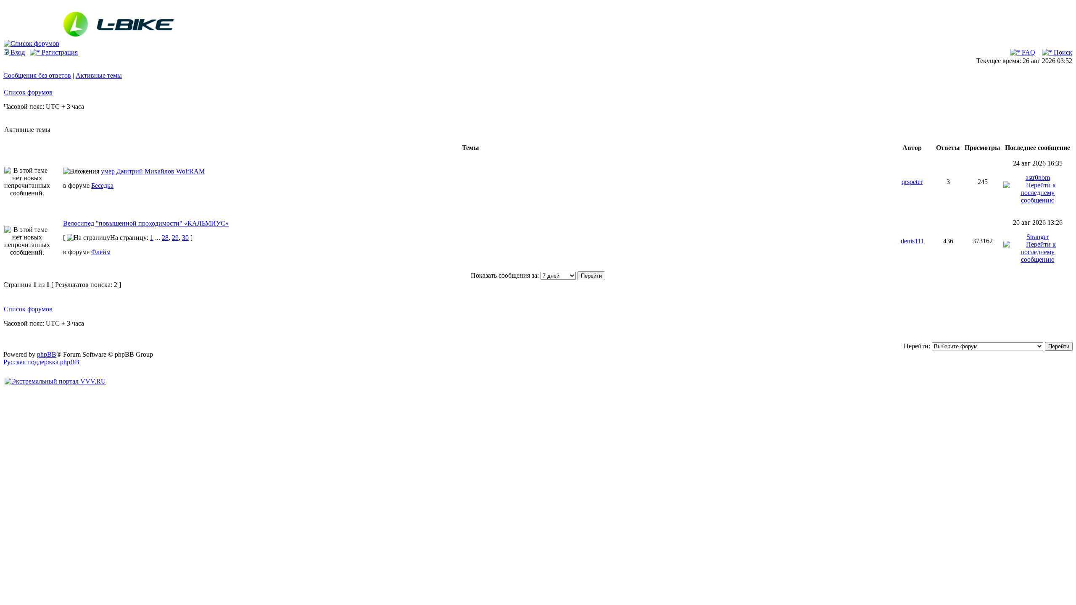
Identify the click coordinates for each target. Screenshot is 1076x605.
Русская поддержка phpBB (41, 362)
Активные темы (99, 75)
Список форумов (28, 92)
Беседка (102, 185)
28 (165, 237)
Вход (17, 52)
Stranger (1037, 236)
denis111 (912, 241)
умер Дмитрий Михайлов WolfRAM (153, 171)
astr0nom (1038, 177)
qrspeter (912, 181)
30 (185, 237)
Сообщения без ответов (37, 75)
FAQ (1027, 52)
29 (175, 237)
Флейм (101, 251)
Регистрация (59, 52)
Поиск (1062, 52)
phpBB (46, 354)
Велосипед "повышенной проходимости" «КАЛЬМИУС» (146, 223)
